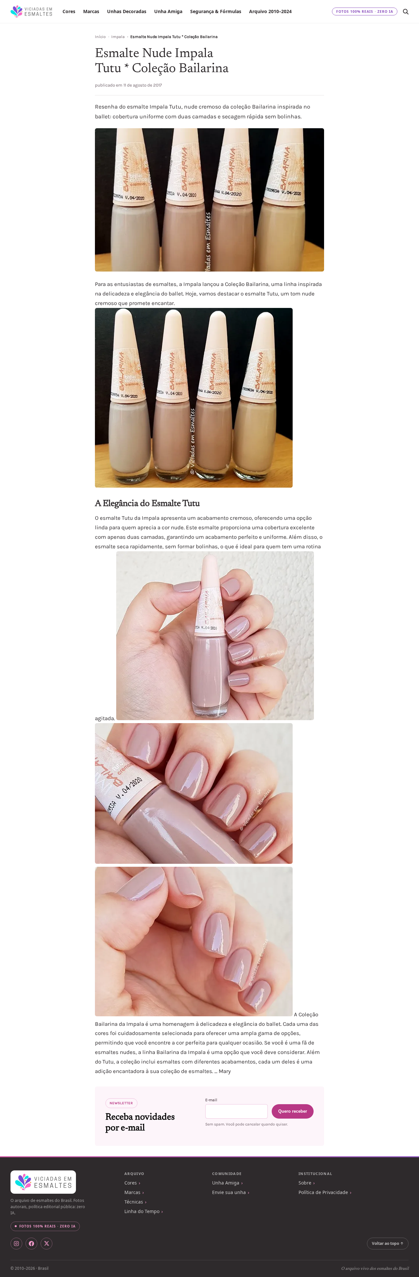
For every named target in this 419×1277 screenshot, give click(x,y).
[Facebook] (31, 1243)
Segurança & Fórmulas (215, 11)
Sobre (305, 1183)
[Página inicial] (31, 11)
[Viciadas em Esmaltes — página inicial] (43, 1182)
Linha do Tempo (141, 1211)
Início (100, 36)
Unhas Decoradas (126, 11)
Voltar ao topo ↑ (388, 1243)
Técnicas (133, 1202)
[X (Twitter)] (46, 1243)
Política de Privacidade (323, 1192)
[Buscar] (406, 11)
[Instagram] (16, 1243)
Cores (69, 11)
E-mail (211, 1100)
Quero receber (292, 1111)
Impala (118, 36)
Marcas (91, 11)
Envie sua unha (229, 1192)
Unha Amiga (168, 11)
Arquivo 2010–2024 (270, 11)
